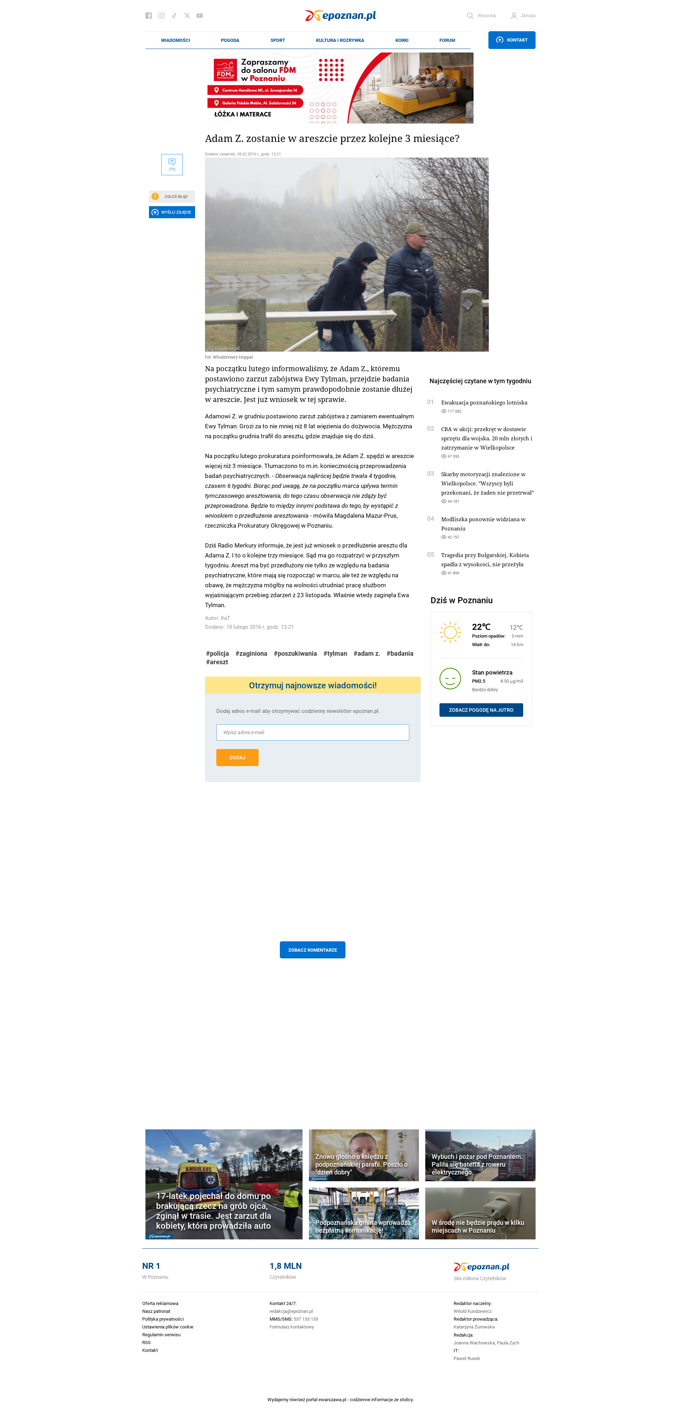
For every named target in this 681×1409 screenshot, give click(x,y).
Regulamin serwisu (161, 1334)
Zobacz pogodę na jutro (481, 710)
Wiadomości (175, 40)
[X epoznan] (187, 15)
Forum (447, 40)
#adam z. (367, 653)
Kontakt (517, 40)
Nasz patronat (156, 1311)
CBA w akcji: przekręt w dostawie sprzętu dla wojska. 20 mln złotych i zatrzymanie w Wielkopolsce (486, 438)
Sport (278, 40)
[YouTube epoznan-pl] (199, 15)
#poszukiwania (295, 653)
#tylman (335, 653)
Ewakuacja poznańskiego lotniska (484, 402)
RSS (146, 1342)
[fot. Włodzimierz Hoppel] (313, 255)
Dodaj (237, 757)
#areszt (217, 662)
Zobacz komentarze (312, 950)
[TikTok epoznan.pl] (174, 15)
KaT (225, 618)
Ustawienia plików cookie (167, 1327)
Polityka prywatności (163, 1319)
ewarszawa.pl (332, 1399)
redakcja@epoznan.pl (291, 1311)
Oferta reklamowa (160, 1303)
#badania (400, 653)
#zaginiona (251, 653)
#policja (217, 653)
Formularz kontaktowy (292, 1327)
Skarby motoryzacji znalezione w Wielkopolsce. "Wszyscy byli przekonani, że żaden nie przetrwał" (487, 483)
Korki (402, 40)
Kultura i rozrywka (340, 40)
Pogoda (230, 40)
